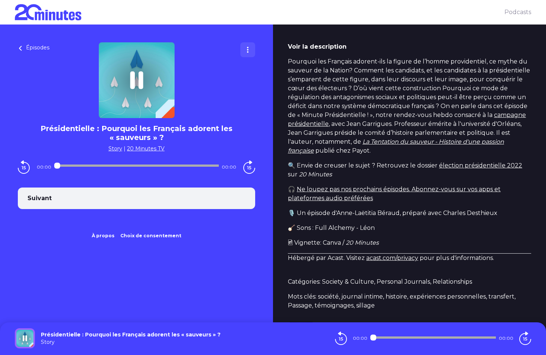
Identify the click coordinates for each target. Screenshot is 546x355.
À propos (103, 235)
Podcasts (517, 12)
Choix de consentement (150, 235)
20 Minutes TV (146, 148)
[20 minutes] (259, 12)
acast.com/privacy (392, 257)
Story (115, 148)
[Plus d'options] (247, 49)
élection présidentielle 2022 (480, 165)
